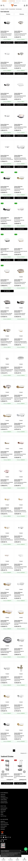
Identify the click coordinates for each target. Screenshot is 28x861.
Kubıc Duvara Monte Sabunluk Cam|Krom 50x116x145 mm (6, 65)
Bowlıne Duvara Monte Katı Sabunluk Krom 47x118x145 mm (7, 159)
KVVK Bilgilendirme (4, 797)
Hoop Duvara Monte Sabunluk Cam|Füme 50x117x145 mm (6, 96)
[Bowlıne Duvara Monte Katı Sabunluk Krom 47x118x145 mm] (7, 146)
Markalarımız (3, 796)
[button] (6, 447)
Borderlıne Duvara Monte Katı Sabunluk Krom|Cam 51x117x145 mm (20, 159)
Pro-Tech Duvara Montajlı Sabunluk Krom (19, 221)
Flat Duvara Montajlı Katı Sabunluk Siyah (7, 252)
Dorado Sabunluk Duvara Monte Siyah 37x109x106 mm (20, 128)
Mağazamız (3, 821)
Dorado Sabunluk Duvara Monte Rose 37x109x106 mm (7, 483)
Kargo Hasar (3, 811)
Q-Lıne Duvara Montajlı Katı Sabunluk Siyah (6, 221)
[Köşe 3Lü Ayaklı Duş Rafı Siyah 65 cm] (7, 765)
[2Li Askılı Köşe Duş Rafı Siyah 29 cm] (20, 765)
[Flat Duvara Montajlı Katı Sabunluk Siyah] (7, 240)
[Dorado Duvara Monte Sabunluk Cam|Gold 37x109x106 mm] (20, 22)
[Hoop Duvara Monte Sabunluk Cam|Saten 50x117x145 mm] (20, 53)
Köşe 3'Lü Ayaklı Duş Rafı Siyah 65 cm (7, 777)
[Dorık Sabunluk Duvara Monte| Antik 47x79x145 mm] (7, 443)
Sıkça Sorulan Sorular (5, 824)
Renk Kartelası (3, 809)
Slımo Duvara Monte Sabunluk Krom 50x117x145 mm (20, 96)
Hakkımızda (3, 794)
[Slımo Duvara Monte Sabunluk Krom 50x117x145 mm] (20, 84)
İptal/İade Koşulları (4, 802)
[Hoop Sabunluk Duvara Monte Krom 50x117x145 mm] (7, 115)
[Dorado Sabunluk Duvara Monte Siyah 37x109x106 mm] (20, 115)
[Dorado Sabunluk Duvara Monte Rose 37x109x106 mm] (7, 471)
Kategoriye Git (23, 753)
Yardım (2, 812)
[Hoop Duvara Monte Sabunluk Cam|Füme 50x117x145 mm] (7, 84)
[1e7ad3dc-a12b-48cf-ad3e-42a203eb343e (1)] (3, 845)
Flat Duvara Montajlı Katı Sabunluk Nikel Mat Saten (20, 252)
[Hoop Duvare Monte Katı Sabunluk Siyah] (7, 177)
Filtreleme (22, 14)
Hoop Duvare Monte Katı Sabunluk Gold (19, 190)
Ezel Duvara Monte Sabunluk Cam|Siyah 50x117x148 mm (6, 34)
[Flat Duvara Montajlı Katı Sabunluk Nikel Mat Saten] (20, 240)
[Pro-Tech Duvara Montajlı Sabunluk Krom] (20, 209)
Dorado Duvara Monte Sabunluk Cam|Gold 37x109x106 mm (20, 34)
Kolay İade (3, 829)
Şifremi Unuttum (4, 826)
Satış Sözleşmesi (4, 801)
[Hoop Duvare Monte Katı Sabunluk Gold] (20, 177)
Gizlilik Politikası (4, 799)
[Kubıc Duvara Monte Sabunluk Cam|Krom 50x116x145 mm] (7, 53)
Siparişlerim (3, 827)
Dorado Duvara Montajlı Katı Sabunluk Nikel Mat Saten (6, 283)
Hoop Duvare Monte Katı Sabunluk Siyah (5, 190)
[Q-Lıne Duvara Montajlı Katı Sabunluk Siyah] (7, 209)
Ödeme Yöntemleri (4, 822)
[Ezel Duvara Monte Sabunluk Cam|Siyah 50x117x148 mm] (7, 22)
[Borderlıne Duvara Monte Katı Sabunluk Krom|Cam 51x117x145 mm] (20, 146)
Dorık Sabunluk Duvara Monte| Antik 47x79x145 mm (6, 455)
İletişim (2, 814)
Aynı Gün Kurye (3, 816)
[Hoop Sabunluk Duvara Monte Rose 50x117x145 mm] (20, 443)
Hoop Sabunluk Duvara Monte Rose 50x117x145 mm (20, 455)
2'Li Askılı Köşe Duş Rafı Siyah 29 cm (19, 777)
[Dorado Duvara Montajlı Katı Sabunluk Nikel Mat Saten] (7, 271)
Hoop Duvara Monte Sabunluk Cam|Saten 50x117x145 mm (20, 65)
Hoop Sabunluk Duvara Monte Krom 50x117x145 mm (6, 128)
